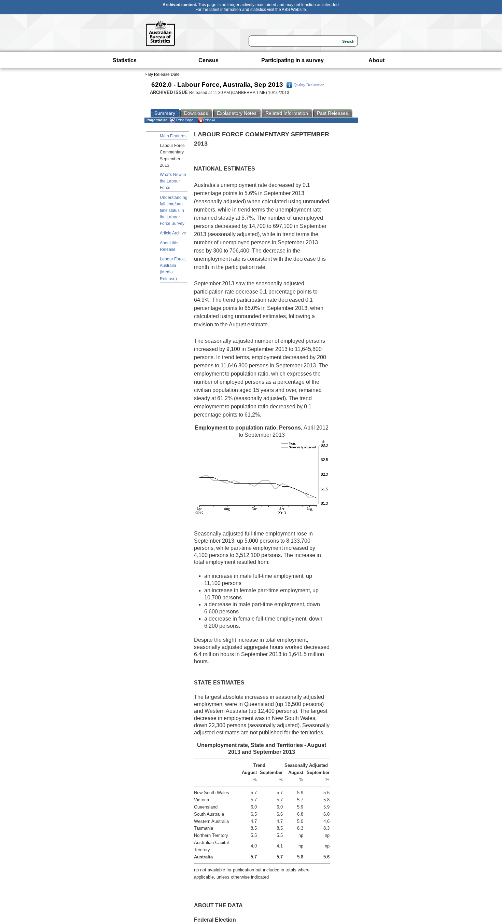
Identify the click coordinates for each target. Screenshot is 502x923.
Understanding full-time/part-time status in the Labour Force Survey (173, 210)
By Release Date (164, 74)
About (376, 60)
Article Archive (173, 233)
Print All (209, 120)
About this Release (169, 246)
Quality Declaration (309, 85)
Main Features (173, 136)
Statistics (125, 60)
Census (208, 60)
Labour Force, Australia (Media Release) (173, 269)
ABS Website (294, 9)
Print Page (184, 120)
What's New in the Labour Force (173, 181)
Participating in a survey (292, 60)
